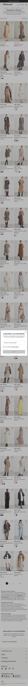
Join (14, 352)
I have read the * (12, 347)
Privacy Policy (15, 347)
